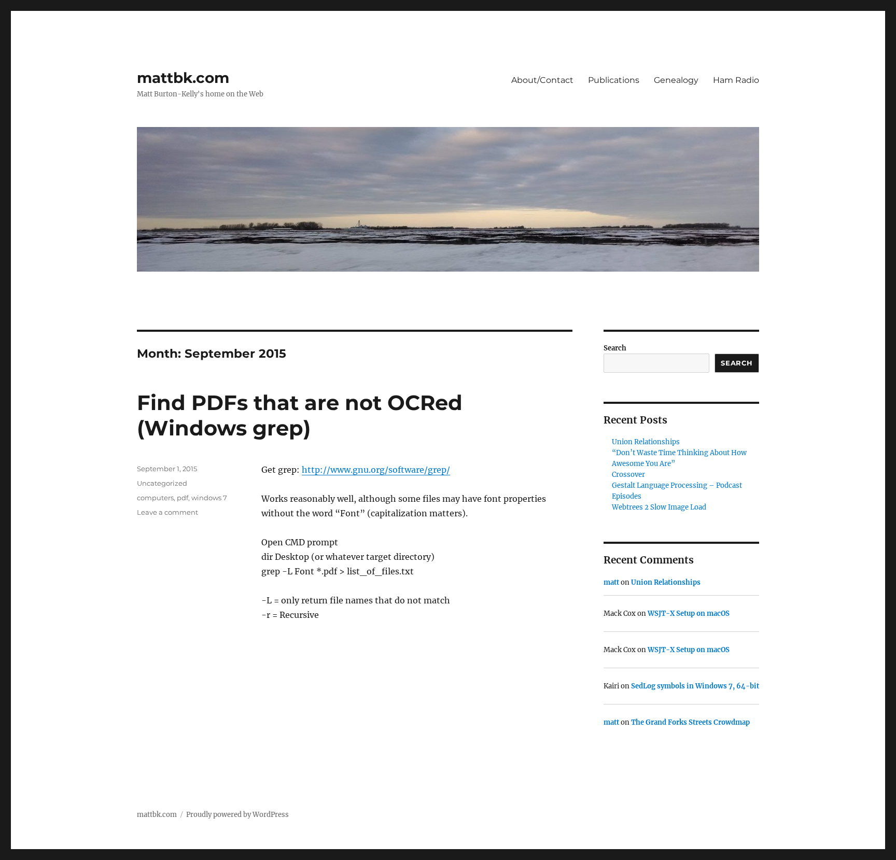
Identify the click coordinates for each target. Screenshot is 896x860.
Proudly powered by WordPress (237, 814)
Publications (613, 80)
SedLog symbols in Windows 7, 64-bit (695, 686)
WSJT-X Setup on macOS (689, 613)
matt (611, 582)
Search (615, 348)
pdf (182, 498)
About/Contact (542, 80)
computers (155, 498)
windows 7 (209, 498)
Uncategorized (162, 483)
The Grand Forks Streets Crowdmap (690, 722)
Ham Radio (736, 80)
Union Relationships (646, 442)
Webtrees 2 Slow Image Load (659, 507)
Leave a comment (167, 512)
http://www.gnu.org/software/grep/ (376, 469)
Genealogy (676, 80)
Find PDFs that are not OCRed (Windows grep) (300, 415)
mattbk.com (183, 78)
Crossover (628, 474)
